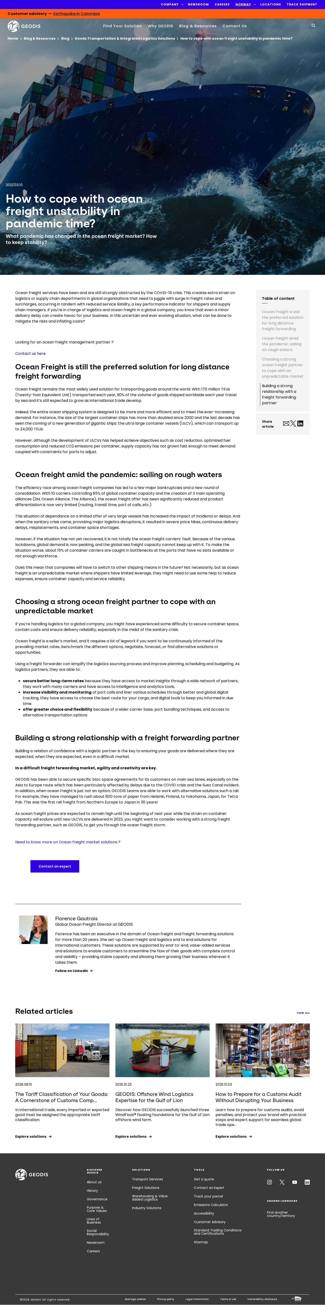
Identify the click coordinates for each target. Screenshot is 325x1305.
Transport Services (147, 1179)
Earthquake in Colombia (76, 14)
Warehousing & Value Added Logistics (150, 1197)
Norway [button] (243, 4)
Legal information (197, 1299)
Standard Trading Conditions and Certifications (217, 1232)
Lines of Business (94, 1220)
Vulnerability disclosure (262, 1299)
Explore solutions (30, 1136)
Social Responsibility (98, 1232)
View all (303, 1013)
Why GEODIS (160, 26)
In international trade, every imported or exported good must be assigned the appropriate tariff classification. (62, 1114)
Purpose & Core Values (97, 1209)
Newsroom (95, 1242)
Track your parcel (208, 1196)
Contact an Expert (209, 1187)
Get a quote (204, 1179)
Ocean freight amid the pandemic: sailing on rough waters (281, 344)
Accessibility (204, 1213)
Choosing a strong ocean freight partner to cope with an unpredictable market (283, 368)
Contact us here (30, 353)
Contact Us (234, 26)
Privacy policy (165, 1299)
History (92, 1190)
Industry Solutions (146, 1208)
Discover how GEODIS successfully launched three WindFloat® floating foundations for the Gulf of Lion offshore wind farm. (162, 1114)
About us (94, 1182)
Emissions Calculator (211, 1204)
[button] (170, 4)
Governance (97, 1199)
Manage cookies (135, 1299)
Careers (93, 1251)
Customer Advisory (210, 1222)
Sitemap (201, 1242)
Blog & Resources (198, 26)
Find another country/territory (281, 1214)
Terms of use (228, 1299)
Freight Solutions (145, 1187)
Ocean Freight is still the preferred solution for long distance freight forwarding (282, 320)
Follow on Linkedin (71, 970)
